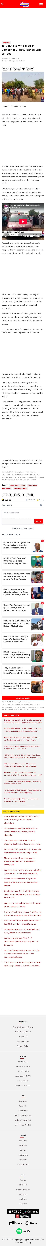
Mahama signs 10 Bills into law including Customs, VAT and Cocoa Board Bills (22, 872)
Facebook (23, 1145)
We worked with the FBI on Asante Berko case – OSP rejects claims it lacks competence (22, 731)
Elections (23, 1204)
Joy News (23, 1101)
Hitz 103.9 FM (23, 1071)
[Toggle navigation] (41, 4)
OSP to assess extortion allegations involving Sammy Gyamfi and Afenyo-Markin (21, 882)
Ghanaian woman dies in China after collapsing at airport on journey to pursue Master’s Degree (23, 722)
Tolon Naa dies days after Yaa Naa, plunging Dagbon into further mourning (22, 842)
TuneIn (18, 1223)
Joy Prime (23, 1110)
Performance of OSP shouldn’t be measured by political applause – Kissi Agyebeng (23, 792)
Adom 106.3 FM (23, 1066)
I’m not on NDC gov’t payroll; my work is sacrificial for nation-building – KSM (22, 851)
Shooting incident (20, 488)
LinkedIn (23, 1160)
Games (23, 1180)
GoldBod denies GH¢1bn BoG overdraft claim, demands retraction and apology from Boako (22, 894)
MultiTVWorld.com (23, 1115)
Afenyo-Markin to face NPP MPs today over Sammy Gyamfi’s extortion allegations (21, 819)
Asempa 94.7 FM (23, 1076)
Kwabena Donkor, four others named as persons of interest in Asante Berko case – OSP (23, 775)
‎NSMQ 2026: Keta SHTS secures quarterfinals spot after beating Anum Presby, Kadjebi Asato (22, 757)
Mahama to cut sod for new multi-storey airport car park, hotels (22, 905)
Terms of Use (23, 1041)
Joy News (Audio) (23, 1125)
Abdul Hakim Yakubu (17, 485)
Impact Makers (23, 1189)
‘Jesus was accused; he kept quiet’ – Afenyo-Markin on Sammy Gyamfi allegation (21, 831)
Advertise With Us (23, 1032)
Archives (23, 1199)
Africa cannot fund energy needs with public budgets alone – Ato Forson (21, 748)
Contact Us (23, 1036)
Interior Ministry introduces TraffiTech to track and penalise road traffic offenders (22, 913)
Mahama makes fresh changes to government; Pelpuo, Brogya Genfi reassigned (19, 861)
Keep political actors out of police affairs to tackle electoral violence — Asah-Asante (22, 739)
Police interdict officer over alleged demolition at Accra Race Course (22, 783)
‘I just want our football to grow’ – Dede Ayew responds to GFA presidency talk (22, 964)
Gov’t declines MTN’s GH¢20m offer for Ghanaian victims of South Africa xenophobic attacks (22, 953)
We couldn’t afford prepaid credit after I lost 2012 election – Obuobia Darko (22, 922)
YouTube (23, 1141)
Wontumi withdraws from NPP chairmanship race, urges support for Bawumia (21, 941)
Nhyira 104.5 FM (23, 1085)
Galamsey (23, 1194)
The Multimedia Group (23, 1027)
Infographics (23, 1164)
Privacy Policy (23, 1046)
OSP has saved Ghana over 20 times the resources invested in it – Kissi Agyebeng (20, 766)
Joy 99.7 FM (23, 1062)
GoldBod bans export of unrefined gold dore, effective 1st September (21, 931)
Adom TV (23, 1106)
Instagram (23, 1155)
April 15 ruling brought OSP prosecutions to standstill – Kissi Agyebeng (21, 801)
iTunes (33, 1223)
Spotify (26, 1231)
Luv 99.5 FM (23, 1081)
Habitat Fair (23, 1185)
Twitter (23, 1150)
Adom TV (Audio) (23, 1120)
